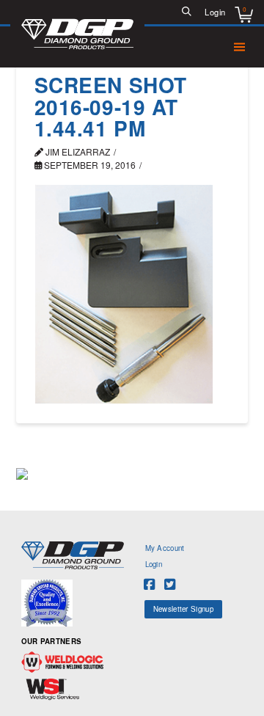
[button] (187, 12)
